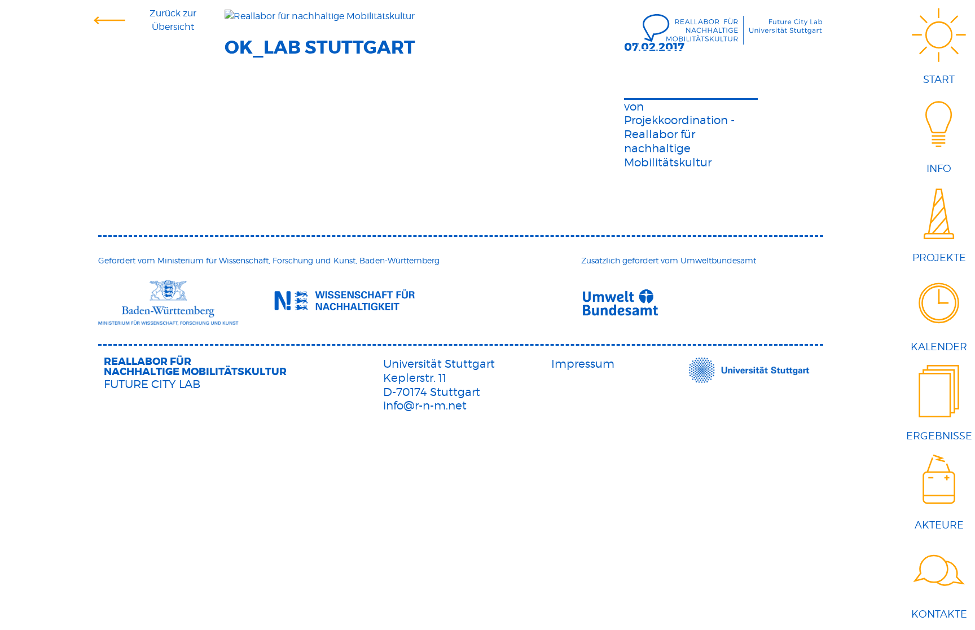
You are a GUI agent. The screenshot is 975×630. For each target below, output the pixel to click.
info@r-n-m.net (425, 405)
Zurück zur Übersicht (173, 20)
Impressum (582, 364)
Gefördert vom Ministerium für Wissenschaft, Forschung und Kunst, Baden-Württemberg (269, 260)
